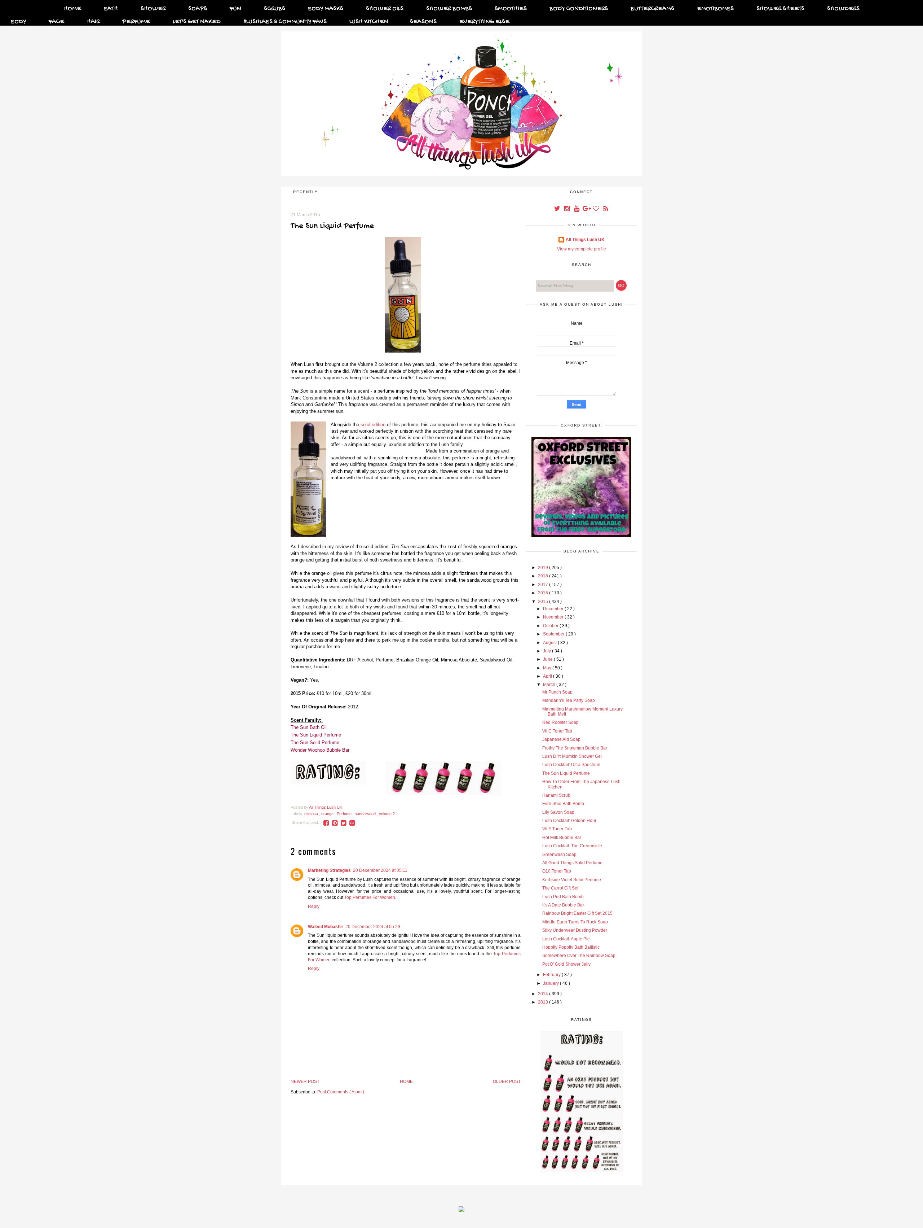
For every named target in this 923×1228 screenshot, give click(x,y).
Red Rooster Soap (560, 722)
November (554, 617)
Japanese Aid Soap (561, 739)
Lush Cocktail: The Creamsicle (572, 845)
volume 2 (387, 814)
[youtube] (577, 209)
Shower (153, 9)
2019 (543, 567)
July (547, 651)
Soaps (197, 9)
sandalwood (366, 814)
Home (72, 9)
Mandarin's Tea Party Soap (568, 700)
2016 (543, 592)
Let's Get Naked (197, 22)
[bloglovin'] (596, 209)
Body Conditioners (578, 9)
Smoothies (511, 9)
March (549, 684)
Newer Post (305, 1081)
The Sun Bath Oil (309, 727)
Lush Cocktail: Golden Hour (569, 820)
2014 (543, 993)
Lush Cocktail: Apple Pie (566, 938)
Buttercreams (652, 9)
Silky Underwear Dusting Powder (574, 930)
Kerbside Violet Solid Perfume (571, 879)
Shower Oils (384, 9)
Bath (111, 9)
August (550, 642)
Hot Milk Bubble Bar (561, 837)
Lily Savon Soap (558, 812)
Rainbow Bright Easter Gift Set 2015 (577, 913)
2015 (543, 601)
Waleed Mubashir (325, 926)
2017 (543, 584)
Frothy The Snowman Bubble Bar (574, 748)
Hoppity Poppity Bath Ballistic (571, 947)
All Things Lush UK (585, 239)
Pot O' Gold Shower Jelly (566, 964)
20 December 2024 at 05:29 (372, 926)
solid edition (373, 424)
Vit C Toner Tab (557, 731)
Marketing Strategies (329, 870)
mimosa (311, 814)
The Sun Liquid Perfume (316, 735)
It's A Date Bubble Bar (563, 905)
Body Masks (325, 9)
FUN (235, 9)
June (548, 659)
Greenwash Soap (559, 854)
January (551, 983)
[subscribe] (605, 209)
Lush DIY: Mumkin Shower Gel (572, 756)
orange (328, 814)
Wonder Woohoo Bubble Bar (320, 750)
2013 (543, 1002)
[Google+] (587, 209)
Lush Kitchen (368, 22)
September (554, 634)
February (552, 974)
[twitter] (557, 209)
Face (56, 22)
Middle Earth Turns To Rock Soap (575, 922)
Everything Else (484, 22)
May (547, 667)
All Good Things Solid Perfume (572, 862)
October (551, 625)
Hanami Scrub (556, 795)
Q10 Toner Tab (556, 871)
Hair (93, 22)
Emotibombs (715, 9)
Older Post (507, 1081)
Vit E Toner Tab (557, 828)
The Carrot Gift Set (560, 888)
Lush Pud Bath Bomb (563, 896)
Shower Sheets (780, 9)
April (548, 676)
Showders (843, 9)
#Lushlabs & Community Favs (285, 22)
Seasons (423, 22)
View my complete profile (581, 249)
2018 (543, 575)
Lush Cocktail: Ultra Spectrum (571, 764)
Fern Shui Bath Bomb (563, 803)
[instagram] (567, 209)
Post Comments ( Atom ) (340, 1091)
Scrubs (274, 9)
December (554, 608)
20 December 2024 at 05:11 (380, 870)
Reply (313, 906)
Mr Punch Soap (557, 692)
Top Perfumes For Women (369, 897)
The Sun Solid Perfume (315, 742)
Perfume (136, 22)
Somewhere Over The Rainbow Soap (578, 955)
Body (18, 22)
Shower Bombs (449, 9)
